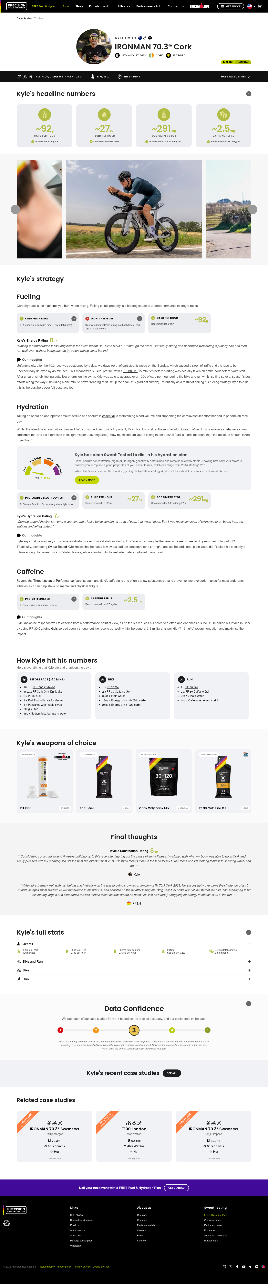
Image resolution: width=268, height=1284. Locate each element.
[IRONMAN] (200, 6)
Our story (142, 1215)
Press (140, 1235)
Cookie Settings (101, 1266)
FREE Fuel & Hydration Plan (50, 6)
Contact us (176, 6)
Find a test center (213, 1225)
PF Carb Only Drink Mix (47, 691)
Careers (141, 1230)
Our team (142, 1220)
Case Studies (24, 18)
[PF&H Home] (16, 6)
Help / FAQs (76, 1215)
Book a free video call (81, 1220)
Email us (74, 1225)
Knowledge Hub (100, 6)
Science (141, 1240)
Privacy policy (64, 1266)
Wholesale (76, 1245)
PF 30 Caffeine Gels (43, 628)
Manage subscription (81, 1240)
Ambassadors (77, 1230)
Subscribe (75, 1235)
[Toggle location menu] (254, 6)
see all (172, 1073)
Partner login (211, 1240)
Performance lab (146, 1225)
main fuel (51, 305)
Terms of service (82, 1266)
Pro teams (209, 1230)
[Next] (252, 209)
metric (228, 62)
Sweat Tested (57, 546)
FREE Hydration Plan (215, 1215)
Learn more (87, 480)
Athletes (124, 6)
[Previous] (15, 209)
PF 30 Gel (130, 371)
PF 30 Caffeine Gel (118, 691)
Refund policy (47, 1266)
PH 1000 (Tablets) (44, 687)
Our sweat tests (212, 1220)
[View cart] (259, 6)
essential (108, 416)
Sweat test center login (216, 1235)
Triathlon (39, 18)
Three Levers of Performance (53, 580)
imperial (243, 62)
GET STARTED (176, 1187)
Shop (79, 6)
